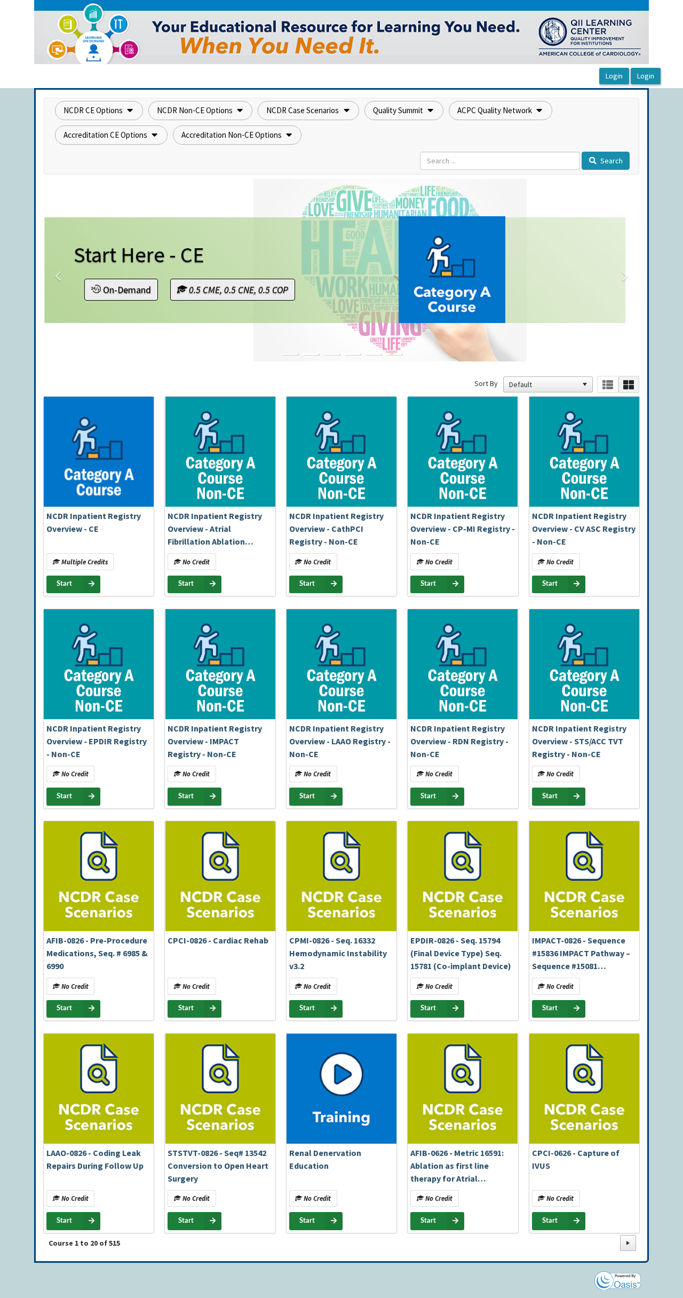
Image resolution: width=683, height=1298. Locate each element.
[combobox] (543, 384)
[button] (99, 110)
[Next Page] (628, 1243)
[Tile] (628, 385)
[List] (607, 385)
